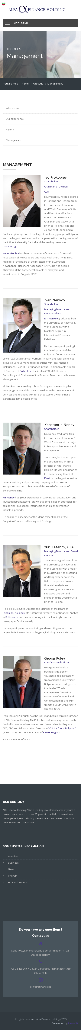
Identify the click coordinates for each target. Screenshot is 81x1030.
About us (13, 856)
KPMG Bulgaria (51, 732)
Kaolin (47, 478)
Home (25, 83)
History (10, 129)
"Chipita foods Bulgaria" (62, 728)
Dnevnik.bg (9, 246)
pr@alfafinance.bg (40, 986)
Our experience (15, 118)
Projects (12, 876)
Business (13, 862)
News (11, 869)
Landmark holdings (14, 613)
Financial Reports (18, 882)
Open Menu (21, 23)
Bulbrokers (26, 371)
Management (13, 140)
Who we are (13, 108)
